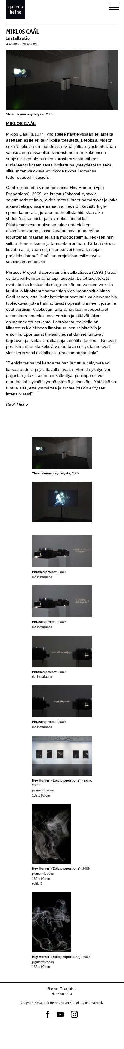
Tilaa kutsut (68, 988)
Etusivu (52, 988)
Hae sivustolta (62, 994)
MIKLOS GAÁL (21, 123)
